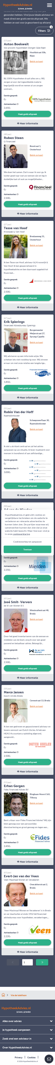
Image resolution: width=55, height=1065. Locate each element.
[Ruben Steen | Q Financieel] (16, 156)
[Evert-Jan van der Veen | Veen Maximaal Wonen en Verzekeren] (16, 894)
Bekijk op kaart (36, 61)
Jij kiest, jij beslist (17, 6)
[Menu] (48, 5)
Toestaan (27, 549)
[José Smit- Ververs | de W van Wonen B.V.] (16, 620)
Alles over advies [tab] (12, 1021)
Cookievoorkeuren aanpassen (27, 541)
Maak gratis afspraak (27, 114)
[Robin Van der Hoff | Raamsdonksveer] (16, 430)
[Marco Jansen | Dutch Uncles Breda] (16, 710)
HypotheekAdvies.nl (30, 1061)
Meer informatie (28, 123)
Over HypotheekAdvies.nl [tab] (17, 1047)
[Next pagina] (42, 962)
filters (45, 30)
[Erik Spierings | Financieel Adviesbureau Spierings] (16, 339)
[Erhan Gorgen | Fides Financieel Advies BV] (16, 804)
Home (3, 995)
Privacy (18, 1057)
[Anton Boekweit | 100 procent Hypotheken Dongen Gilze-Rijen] (16, 62)
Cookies (31, 1057)
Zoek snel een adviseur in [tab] (16, 1038)
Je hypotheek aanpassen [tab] (16, 1029)
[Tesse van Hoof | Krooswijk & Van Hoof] (16, 246)
